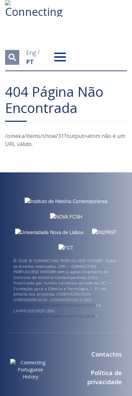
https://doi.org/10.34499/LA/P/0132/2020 (54, 316)
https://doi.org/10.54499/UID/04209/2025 (55, 305)
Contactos (106, 354)
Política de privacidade (104, 377)
